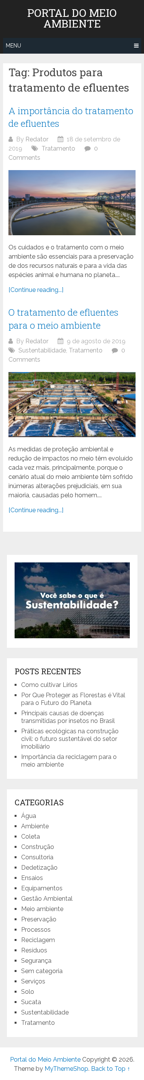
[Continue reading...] (35, 289)
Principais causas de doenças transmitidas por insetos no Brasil (68, 717)
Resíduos (34, 950)
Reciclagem (38, 940)
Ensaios (32, 878)
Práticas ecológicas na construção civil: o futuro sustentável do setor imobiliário (70, 739)
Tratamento (58, 148)
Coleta (30, 836)
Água (28, 815)
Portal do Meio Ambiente (72, 18)
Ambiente (35, 826)
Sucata (31, 1002)
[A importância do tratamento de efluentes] (72, 202)
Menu (13, 46)
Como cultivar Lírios (50, 684)
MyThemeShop (66, 1068)
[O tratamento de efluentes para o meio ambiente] (72, 404)
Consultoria (37, 857)
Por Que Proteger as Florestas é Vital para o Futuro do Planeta (73, 699)
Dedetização (39, 867)
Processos (36, 929)
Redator (36, 139)
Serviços (33, 981)
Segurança (36, 960)
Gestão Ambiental (47, 898)
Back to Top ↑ (110, 1068)
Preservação (38, 919)
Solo (27, 991)
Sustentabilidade (42, 350)
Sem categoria (42, 971)
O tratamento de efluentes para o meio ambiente (63, 318)
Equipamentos (42, 888)
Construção (37, 847)
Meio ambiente (42, 909)
